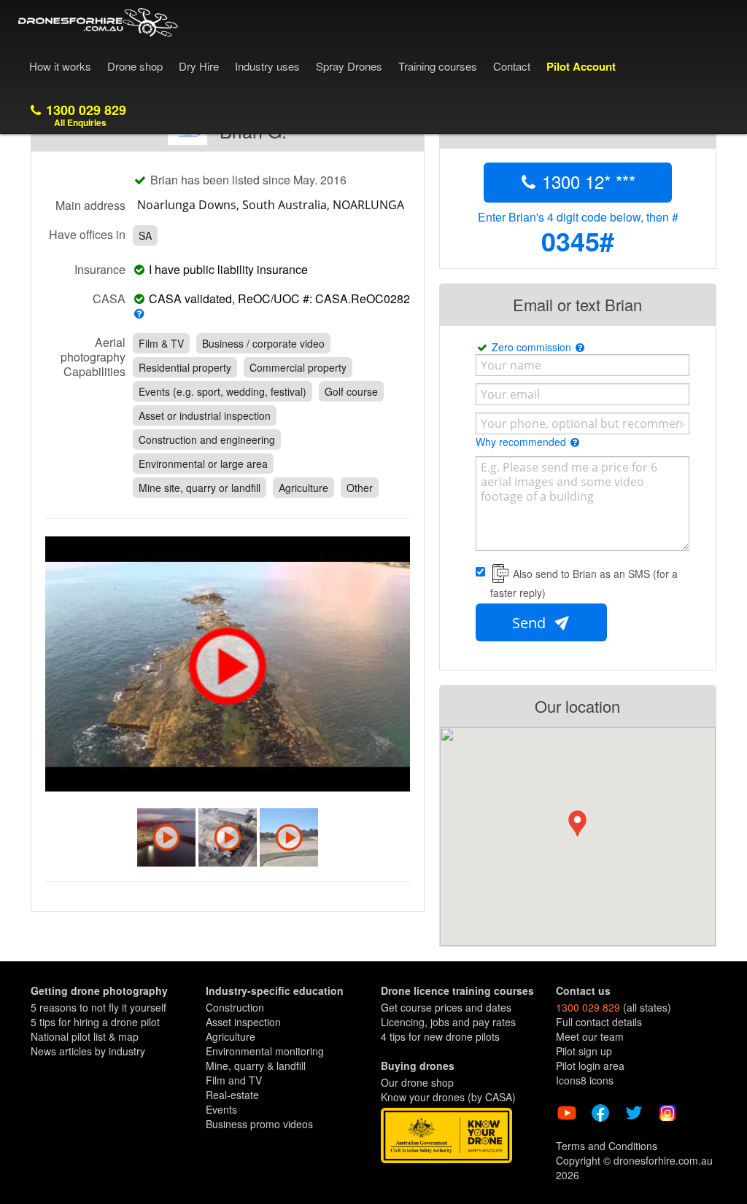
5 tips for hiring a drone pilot (95, 1022)
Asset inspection (243, 1022)
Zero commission (533, 347)
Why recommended (522, 441)
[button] (577, 824)
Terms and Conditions (606, 1145)
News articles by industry (88, 1051)
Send (530, 623)
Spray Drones (349, 66)
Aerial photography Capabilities (93, 356)
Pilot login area (590, 1065)
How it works (60, 66)
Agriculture (230, 1036)
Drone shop (135, 66)
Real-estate (232, 1094)
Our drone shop (417, 1082)
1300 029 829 (84, 115)
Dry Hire (199, 66)
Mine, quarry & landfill (256, 1065)
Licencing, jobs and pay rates (448, 1022)
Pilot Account (581, 66)
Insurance (99, 269)
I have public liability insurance (231, 269)
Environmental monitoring (265, 1051)
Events (221, 1109)
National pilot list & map (85, 1036)
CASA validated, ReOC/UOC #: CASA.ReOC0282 (278, 299)
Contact (511, 66)
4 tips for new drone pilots (440, 1036)
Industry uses (267, 66)
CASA (109, 298)
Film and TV (234, 1080)
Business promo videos (259, 1124)
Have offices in (87, 234)
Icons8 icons (585, 1080)
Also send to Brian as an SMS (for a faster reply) (584, 583)
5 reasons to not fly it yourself (98, 1007)
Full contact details (599, 1022)
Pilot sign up (584, 1051)
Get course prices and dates (446, 1007)
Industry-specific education (275, 990)
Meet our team (590, 1036)
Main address (90, 205)
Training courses (437, 66)
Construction (235, 1007)
